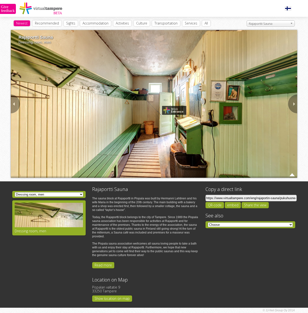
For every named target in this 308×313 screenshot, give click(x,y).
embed (232, 205)
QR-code (215, 205)
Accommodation (96, 23)
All (206, 23)
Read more (103, 265)
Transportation (166, 23)
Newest (22, 23)
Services (191, 23)
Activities (122, 23)
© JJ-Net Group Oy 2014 (279, 310)
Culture (141, 23)
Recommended (47, 23)
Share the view (255, 205)
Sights (70, 23)
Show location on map (112, 298)
